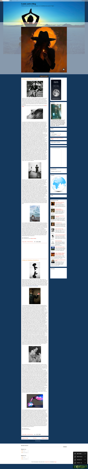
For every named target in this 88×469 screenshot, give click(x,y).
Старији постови (44, 438)
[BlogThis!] (37, 241)
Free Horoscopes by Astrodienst (56, 148)
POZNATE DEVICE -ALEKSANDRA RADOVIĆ (59, 209)
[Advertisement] (44, 14)
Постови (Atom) (37, 440)
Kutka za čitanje (33, 238)
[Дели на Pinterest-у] (40, 241)
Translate (58, 135)
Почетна (34, 438)
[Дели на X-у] (38, 241)
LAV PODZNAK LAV (58, 222)
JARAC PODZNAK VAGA (59, 228)
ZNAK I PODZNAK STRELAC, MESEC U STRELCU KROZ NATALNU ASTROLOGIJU (60, 254)
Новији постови (25, 438)
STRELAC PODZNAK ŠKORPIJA (30, 260)
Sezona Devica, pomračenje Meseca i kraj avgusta (30, 23)
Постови (23, 450)
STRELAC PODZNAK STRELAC (30, 79)
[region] (80, 458)
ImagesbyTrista (47, 461)
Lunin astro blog (28, 4)
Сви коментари (24, 452)
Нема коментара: (30, 241)
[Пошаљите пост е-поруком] (34, 241)
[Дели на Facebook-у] (39, 241)
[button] (77, 467)
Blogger (55, 461)
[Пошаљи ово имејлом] (36, 241)
